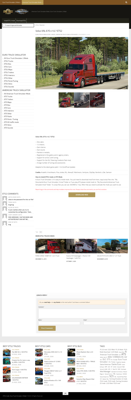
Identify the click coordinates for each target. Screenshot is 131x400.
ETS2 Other (8, 78)
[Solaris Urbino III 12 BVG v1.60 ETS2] (39, 362)
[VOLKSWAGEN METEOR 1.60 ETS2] (7, 378)
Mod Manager (105, 371)
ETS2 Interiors (9, 75)
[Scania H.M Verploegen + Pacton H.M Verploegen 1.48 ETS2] (81, 246)
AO (120, 354)
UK (101, 379)
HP (111, 367)
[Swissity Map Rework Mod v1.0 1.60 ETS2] (71, 379)
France (113, 362)
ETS (108, 359)
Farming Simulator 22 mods (118, 379)
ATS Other (8, 114)
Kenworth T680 (121, 367)
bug (9, 224)
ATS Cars (7, 108)
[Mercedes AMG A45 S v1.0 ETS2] (39, 352)
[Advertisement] (81, 122)
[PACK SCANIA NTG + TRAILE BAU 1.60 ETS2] (71, 362)
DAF (125, 357)
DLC (41, 232)
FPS (109, 362)
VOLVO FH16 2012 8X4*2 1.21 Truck (109, 256)
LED (109, 369)
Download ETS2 (21, 21)
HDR (109, 367)
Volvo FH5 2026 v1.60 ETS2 (86, 371)
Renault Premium (109, 374)
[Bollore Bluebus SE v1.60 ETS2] (39, 381)
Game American (105, 364)
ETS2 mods (6, 396)
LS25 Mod (109, 383)
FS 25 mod (103, 349)
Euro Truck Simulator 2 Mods (11, 2)
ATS (123, 354)
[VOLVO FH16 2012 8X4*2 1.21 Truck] (112, 246)
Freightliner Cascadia (120, 362)
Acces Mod (121, 352)
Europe (115, 359)
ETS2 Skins (8, 84)
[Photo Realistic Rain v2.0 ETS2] (71, 352)
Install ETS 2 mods (9, 21)
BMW (110, 357)
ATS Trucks (8, 96)
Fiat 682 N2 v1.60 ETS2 (20, 352)
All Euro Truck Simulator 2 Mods (16, 58)
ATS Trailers (8, 99)
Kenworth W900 (103, 369)
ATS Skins (7, 125)
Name (40, 320)
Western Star (105, 379)
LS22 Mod (111, 349)
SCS (111, 376)
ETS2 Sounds (9, 87)
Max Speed (123, 369)
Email (85, 320)
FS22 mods (103, 381)
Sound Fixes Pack (122, 377)
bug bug (11, 205)
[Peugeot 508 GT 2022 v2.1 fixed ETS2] (39, 371)
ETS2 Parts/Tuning (11, 81)
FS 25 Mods (119, 349)
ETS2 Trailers (9, 72)
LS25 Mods (114, 352)
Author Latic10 (103, 357)
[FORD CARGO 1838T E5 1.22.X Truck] (50, 246)
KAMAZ (114, 367)
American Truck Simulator (109, 355)
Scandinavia (119, 374)
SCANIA (125, 374)
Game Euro (116, 364)
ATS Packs (8, 116)
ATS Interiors (9, 111)
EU (112, 359)
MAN (119, 369)
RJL (114, 374)
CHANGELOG (118, 357)
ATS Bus (7, 105)
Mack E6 (115, 369)
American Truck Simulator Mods (31, 2)
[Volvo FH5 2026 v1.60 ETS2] (71, 371)
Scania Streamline (104, 377)
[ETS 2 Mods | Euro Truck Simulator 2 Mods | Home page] (16, 11)
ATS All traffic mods (11, 122)
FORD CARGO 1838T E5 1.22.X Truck (47, 256)
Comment (41, 307)
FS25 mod (116, 383)
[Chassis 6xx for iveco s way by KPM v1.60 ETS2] (7, 361)
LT (111, 369)
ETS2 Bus (7, 64)
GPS (106, 367)
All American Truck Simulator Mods (17, 94)
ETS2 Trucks (39, 25)
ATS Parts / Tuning (11, 119)
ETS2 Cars (8, 67)
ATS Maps (7, 102)
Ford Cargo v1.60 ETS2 (19, 370)
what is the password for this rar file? (20, 199)
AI (126, 351)
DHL (101, 359)
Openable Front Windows (117, 371)
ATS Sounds (8, 128)
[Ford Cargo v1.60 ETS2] (7, 370)
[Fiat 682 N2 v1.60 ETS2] (7, 352)
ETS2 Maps (8, 70)
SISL (115, 377)
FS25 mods (111, 381)
